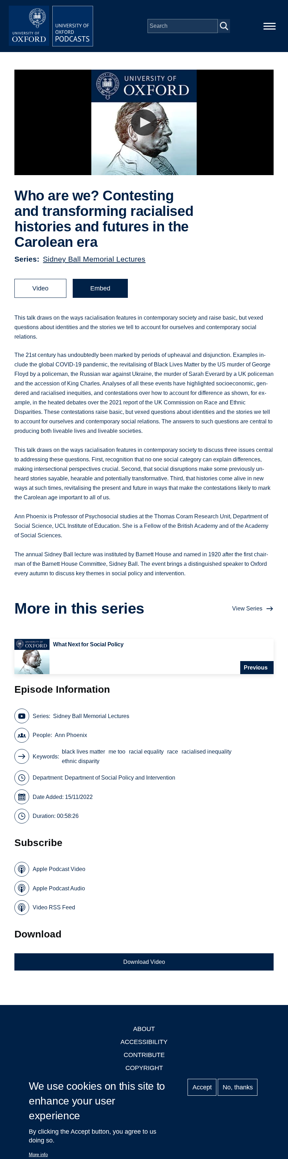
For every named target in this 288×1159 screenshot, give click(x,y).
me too (117, 752)
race (172, 752)
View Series (247, 608)
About (144, 1028)
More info (38, 1154)
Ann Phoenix (71, 735)
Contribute (144, 1054)
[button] (144, 122)
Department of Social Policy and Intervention (120, 778)
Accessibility (144, 1041)
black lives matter (83, 752)
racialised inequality (206, 752)
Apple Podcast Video (59, 869)
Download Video (144, 962)
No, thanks (238, 1087)
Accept (202, 1087)
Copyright (144, 1067)
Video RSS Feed (54, 907)
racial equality (146, 752)
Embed (100, 288)
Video (40, 288)
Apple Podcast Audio (59, 888)
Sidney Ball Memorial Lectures (94, 259)
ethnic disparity (80, 761)
